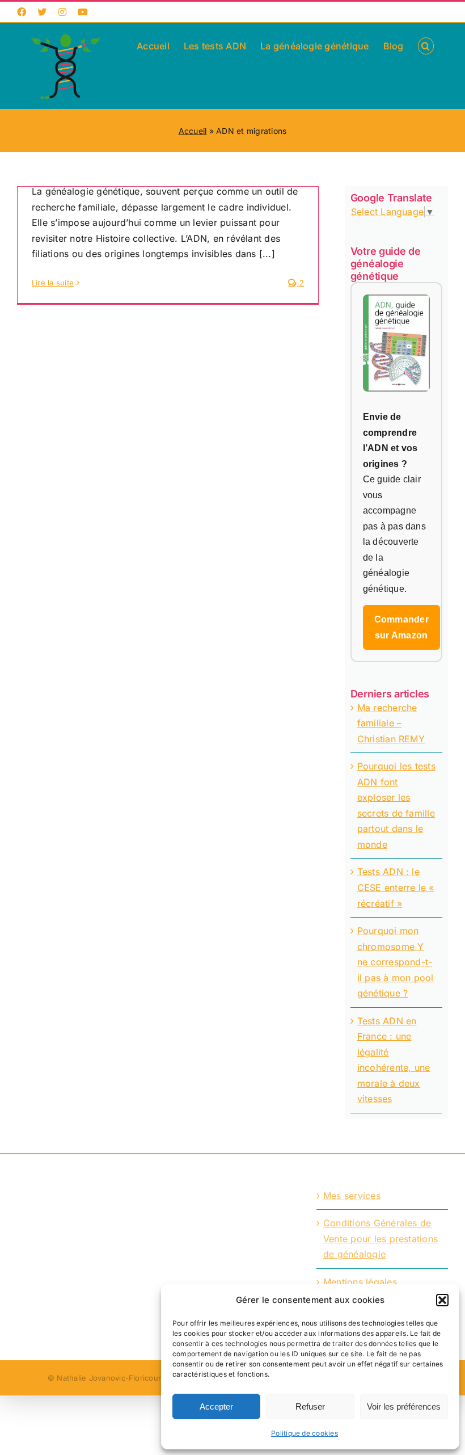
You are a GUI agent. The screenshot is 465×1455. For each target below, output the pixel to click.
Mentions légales (360, 1282)
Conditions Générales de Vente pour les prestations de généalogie (380, 1238)
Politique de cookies (304, 1433)
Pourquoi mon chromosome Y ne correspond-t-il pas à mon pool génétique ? (395, 962)
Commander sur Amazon (401, 627)
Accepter (216, 1406)
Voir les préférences (404, 1406)
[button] (442, 1300)
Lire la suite (53, 282)
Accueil (193, 131)
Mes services (352, 1195)
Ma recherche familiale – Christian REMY (391, 723)
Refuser (310, 1406)
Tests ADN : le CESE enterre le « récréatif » (395, 887)
